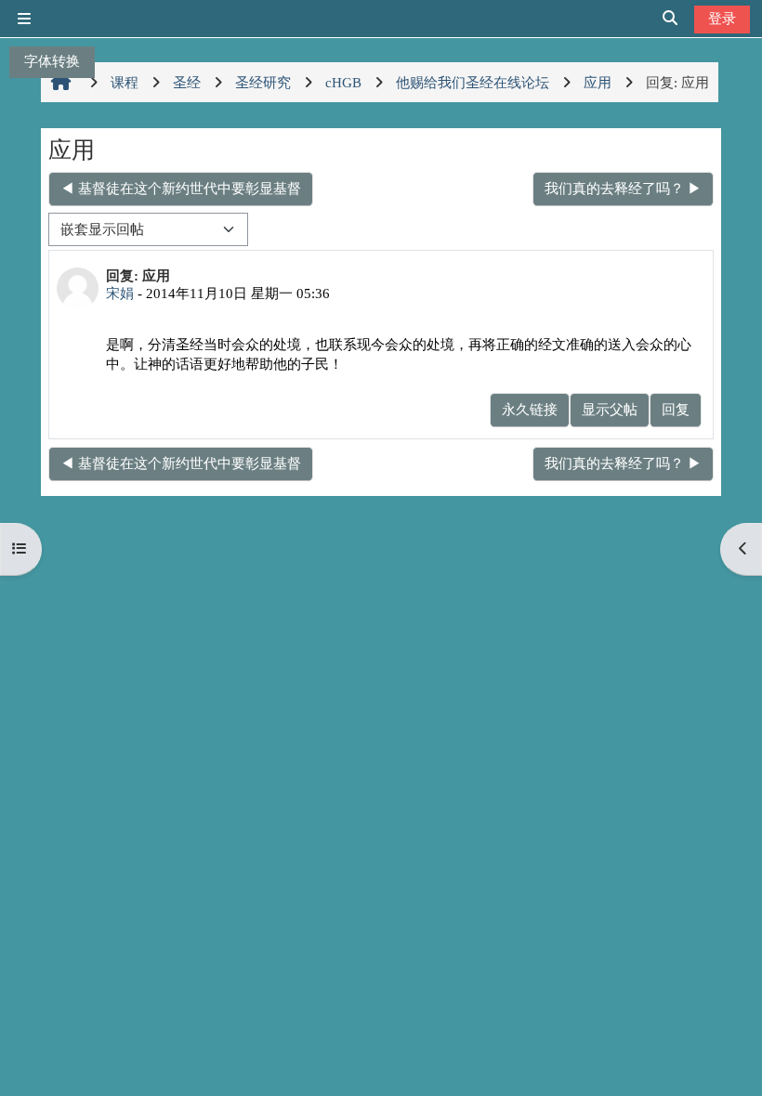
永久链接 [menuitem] (530, 409)
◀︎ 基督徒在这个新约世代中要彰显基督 (180, 188)
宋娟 (120, 293)
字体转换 (52, 61)
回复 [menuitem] (676, 409)
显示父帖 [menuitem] (609, 409)
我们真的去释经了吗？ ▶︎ (623, 188)
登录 (722, 18)
